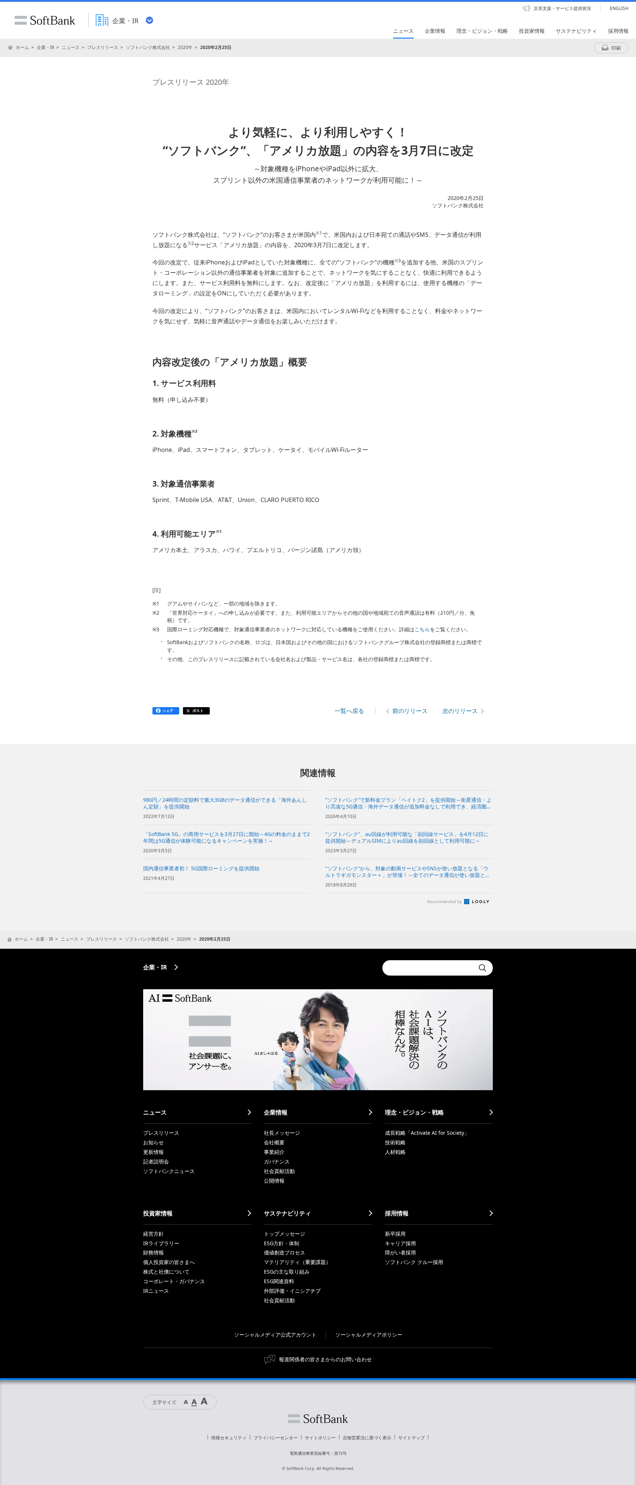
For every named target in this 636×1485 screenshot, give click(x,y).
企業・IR (45, 47)
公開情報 (274, 1180)
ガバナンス (277, 1161)
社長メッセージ (282, 1132)
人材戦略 (395, 1151)
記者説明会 (156, 1161)
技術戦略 (395, 1142)
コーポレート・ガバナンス (174, 1281)
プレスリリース (102, 47)
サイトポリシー (320, 1438)
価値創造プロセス (284, 1252)
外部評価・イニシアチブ (292, 1290)
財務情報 (153, 1252)
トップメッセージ (284, 1233)
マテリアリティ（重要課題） (297, 1261)
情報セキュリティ (229, 1438)
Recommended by (445, 901)
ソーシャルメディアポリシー (368, 1334)
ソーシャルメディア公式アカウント (275, 1334)
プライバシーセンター (276, 1438)
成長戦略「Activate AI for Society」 (427, 1132)
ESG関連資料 (279, 1281)
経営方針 (153, 1233)
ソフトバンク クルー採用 (414, 1261)
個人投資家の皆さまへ (169, 1261)
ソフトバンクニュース (169, 1171)
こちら (422, 629)
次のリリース (460, 711)
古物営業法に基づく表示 (367, 1438)
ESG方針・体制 (281, 1243)
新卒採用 (395, 1233)
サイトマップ (411, 1438)
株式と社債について (166, 1271)
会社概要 (274, 1142)
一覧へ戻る (349, 711)
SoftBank (45, 20)
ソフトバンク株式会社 (148, 47)
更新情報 (153, 1151)
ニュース (71, 47)
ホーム (22, 47)
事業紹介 (274, 1151)
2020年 (185, 47)
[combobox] (428, 968)
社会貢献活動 (279, 1171)
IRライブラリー (161, 1243)
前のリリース (410, 711)
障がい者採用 (400, 1252)
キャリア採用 (400, 1243)
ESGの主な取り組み (287, 1271)
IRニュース (156, 1290)
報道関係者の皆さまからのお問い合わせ (325, 1359)
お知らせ (153, 1142)
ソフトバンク (318, 1419)
